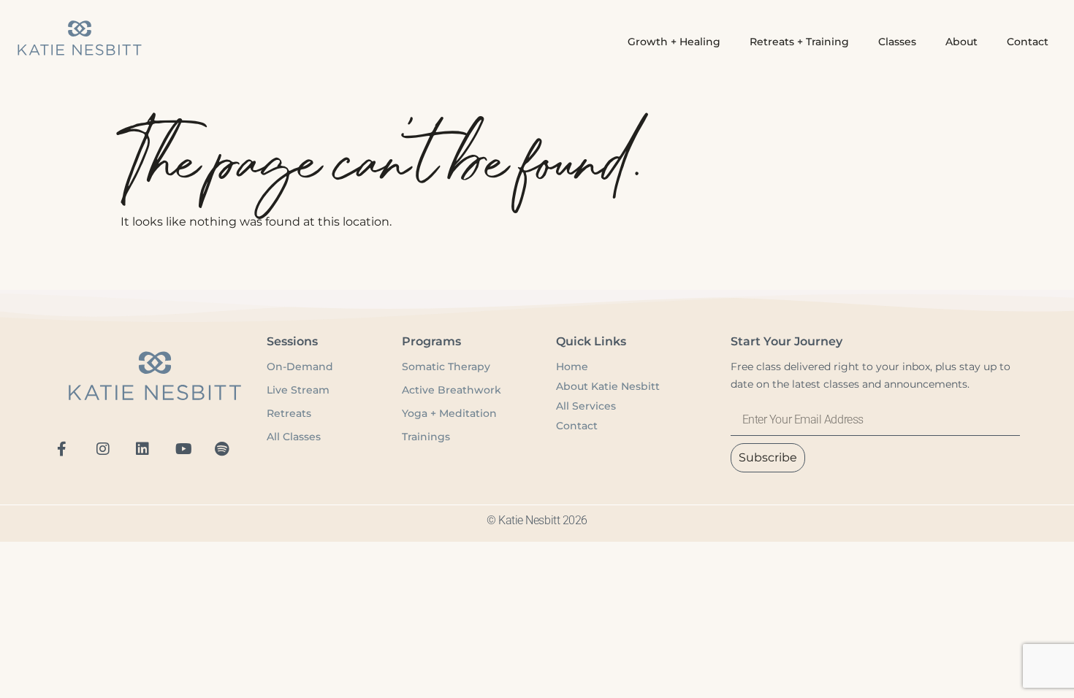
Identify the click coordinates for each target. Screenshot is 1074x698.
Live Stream (298, 389)
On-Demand (301, 366)
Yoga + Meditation (449, 413)
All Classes (294, 436)
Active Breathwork (451, 389)
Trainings (426, 436)
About (961, 41)
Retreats (289, 413)
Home (572, 366)
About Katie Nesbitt (608, 386)
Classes (897, 41)
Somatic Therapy (446, 366)
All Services (586, 406)
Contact (1027, 41)
